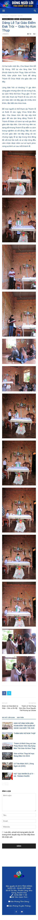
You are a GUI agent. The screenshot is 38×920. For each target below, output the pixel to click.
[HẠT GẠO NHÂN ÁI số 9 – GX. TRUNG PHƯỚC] (7, 776)
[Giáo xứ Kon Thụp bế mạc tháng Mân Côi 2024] (7, 756)
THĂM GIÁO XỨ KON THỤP (25, 733)
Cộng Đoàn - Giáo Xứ (16, 16)
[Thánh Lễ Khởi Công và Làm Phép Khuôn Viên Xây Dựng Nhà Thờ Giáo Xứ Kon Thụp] (7, 746)
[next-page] (6, 784)
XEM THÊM (20, 717)
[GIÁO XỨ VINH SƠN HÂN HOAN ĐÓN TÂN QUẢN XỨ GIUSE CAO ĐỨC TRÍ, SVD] (7, 725)
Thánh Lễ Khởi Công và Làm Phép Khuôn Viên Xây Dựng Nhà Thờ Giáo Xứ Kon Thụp (25, 745)
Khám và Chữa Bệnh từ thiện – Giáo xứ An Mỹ (10, 707)
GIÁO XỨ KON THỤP (26, 19)
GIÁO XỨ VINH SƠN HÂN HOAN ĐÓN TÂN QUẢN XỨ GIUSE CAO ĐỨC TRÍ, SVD (24, 725)
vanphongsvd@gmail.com (19, 903)
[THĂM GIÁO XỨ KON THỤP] (7, 735)
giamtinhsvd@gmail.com (18, 899)
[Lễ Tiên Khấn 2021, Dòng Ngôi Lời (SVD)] (7, 766)
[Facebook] (4, 693)
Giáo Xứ (17, 19)
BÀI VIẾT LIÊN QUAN (8, 717)
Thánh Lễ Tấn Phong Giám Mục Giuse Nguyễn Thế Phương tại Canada (27, 708)
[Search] (35, 11)
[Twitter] (9, 693)
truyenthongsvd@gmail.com (19, 908)
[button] (3, 11)
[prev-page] (3, 784)
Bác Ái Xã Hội (6, 779)
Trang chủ (5, 16)
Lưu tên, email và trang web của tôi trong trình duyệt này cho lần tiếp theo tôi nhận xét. (18, 834)
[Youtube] (22, 912)
